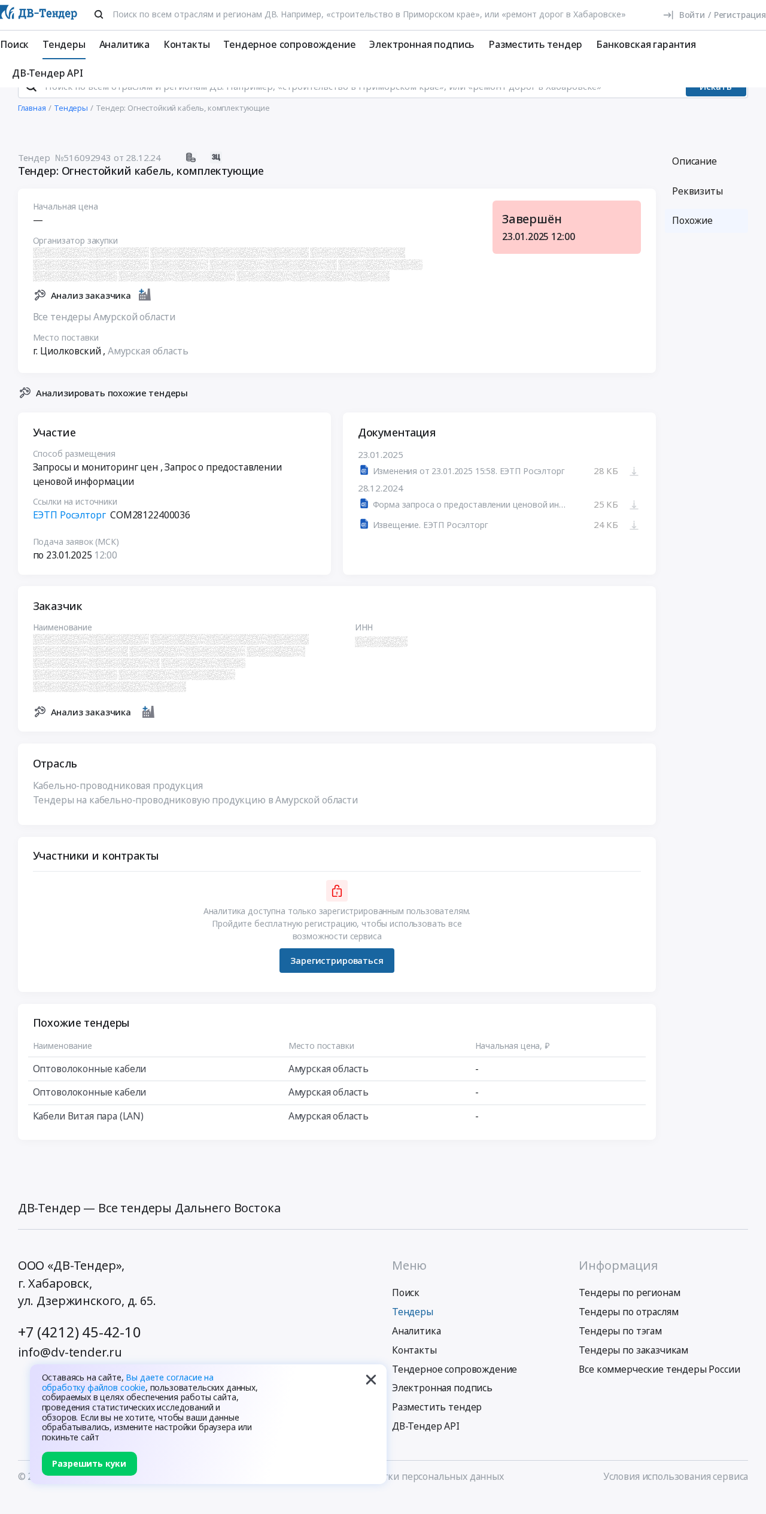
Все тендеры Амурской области (104, 316)
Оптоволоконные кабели (90, 1068)
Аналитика (124, 44)
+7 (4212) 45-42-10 (79, 1332)
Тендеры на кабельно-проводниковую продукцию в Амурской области (195, 799)
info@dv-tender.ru (70, 1352)
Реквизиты (697, 191)
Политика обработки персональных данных (404, 1476)
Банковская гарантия (646, 44)
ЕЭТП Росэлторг (69, 514)
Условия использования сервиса (675, 1476)
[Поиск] (99, 14)
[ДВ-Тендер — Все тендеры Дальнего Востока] (38, 15)
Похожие (692, 220)
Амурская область (148, 350)
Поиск (14, 44)
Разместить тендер (535, 44)
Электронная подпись (422, 44)
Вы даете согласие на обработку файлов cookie (128, 1382)
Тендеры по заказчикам (633, 1350)
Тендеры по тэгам (620, 1330)
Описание (694, 161)
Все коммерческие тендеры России (659, 1369)
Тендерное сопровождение (289, 44)
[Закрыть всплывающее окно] (371, 1379)
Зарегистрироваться (336, 960)
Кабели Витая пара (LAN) (88, 1115)
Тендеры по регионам (629, 1292)
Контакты (186, 44)
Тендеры (64, 44)
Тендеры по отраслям (628, 1311)
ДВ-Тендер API (47, 73)
